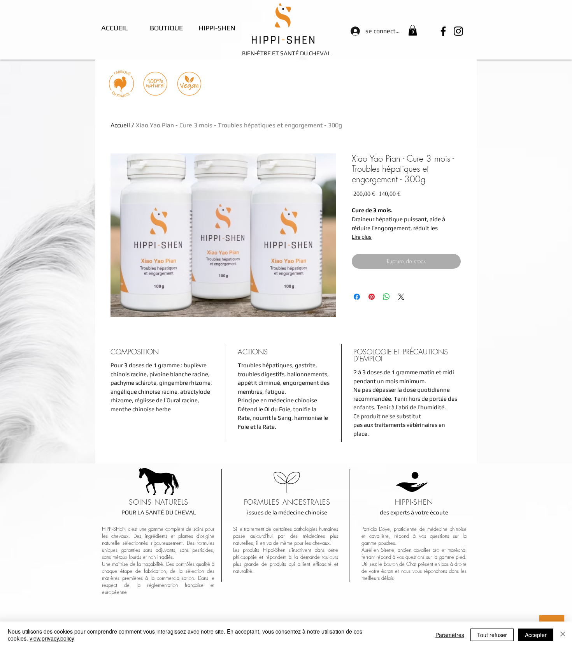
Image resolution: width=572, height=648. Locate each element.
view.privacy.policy (52, 638)
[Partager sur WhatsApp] (386, 296)
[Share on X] (401, 296)
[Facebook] (443, 31)
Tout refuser (492, 635)
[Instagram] (458, 31)
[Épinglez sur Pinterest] (371, 296)
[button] (412, 30)
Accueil (120, 125)
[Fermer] (562, 635)
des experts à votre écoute (414, 512)
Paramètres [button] (449, 635)
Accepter (536, 635)
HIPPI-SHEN (414, 502)
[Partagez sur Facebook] (356, 296)
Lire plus (362, 237)
